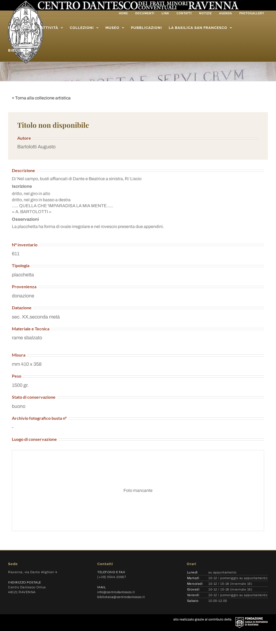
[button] (137, 147)
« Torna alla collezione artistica (41, 98)
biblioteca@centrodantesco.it (121, 597)
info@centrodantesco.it (116, 592)
